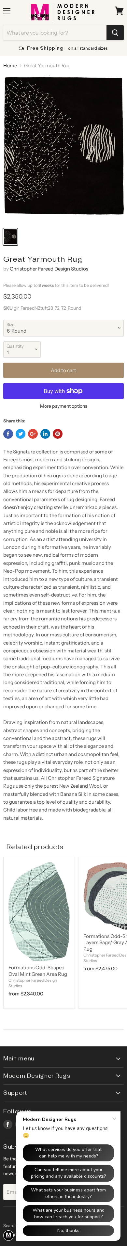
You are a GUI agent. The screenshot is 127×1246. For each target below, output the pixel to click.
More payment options (63, 406)
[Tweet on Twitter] (20, 434)
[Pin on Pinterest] (58, 434)
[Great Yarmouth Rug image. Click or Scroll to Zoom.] (63, 149)
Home (10, 65)
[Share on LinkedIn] (45, 434)
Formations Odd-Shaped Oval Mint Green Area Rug (37, 970)
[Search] (115, 32)
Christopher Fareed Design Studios (49, 269)
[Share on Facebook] (8, 434)
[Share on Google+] (33, 434)
